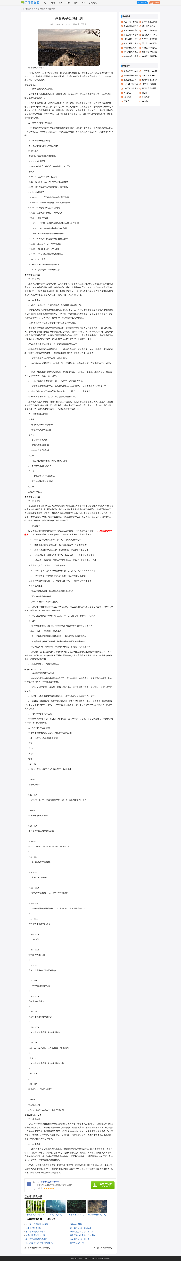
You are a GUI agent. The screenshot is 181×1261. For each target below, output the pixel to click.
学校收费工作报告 (149, 48)
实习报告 (127, 93)
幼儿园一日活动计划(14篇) (36, 1224)
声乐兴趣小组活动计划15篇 (81, 1232)
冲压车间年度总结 (130, 22)
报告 (60, 3)
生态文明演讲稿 (129, 80)
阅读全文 (76, 24)
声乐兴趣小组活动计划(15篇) (82, 1235)
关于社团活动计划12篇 (35, 1235)
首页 (45, 3)
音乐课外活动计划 (33, 1228)
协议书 (145, 93)
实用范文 (93, 3)
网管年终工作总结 (130, 71)
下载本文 (84, 24)
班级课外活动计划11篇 (80, 1239)
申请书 (145, 101)
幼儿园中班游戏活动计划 (36, 1239)
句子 (83, 3)
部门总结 (127, 97)
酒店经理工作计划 (149, 88)
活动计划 (51, 9)
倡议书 (126, 101)
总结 (53, 3)
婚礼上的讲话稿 (148, 75)
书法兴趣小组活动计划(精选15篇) (39, 1243)
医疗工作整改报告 (149, 43)
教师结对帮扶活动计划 (35, 1232)
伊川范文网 (86, 1258)
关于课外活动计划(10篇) (80, 1228)
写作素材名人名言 (130, 48)
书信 (68, 3)
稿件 (76, 3)
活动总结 (145, 97)
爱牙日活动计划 (77, 1243)
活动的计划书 (76, 1224)
